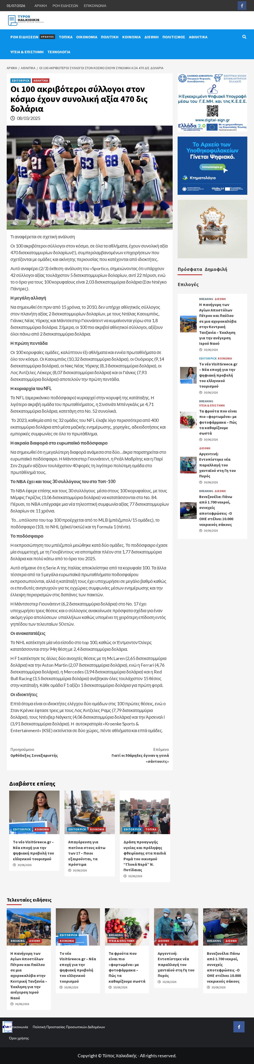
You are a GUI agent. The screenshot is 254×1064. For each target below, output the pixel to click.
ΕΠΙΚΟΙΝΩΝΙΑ (95, 5)
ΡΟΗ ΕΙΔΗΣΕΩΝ (65, 5)
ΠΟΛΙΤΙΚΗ (110, 36)
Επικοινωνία (18, 1027)
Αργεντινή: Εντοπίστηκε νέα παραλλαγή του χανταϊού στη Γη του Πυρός (217, 465)
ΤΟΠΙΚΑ (65, 36)
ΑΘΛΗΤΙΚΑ (198, 36)
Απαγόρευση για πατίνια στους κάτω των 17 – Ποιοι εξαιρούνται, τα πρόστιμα (86, 853)
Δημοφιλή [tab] (216, 269)
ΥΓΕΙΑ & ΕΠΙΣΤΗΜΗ (27, 51)
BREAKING (206, 299)
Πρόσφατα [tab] (190, 269)
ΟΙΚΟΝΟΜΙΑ (86, 36)
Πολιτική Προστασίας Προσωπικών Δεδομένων (69, 1027)
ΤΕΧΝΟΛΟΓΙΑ (58, 51)
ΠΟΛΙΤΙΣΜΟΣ (173, 36)
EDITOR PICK (20, 80)
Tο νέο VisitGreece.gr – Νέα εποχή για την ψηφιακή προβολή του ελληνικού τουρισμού (218, 375)
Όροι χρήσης (19, 1038)
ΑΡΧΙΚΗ (40, 5)
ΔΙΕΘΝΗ (151, 36)
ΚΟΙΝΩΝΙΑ (131, 36)
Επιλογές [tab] (188, 284)
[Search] (244, 37)
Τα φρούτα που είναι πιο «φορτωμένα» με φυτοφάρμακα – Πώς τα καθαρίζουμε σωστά (218, 422)
